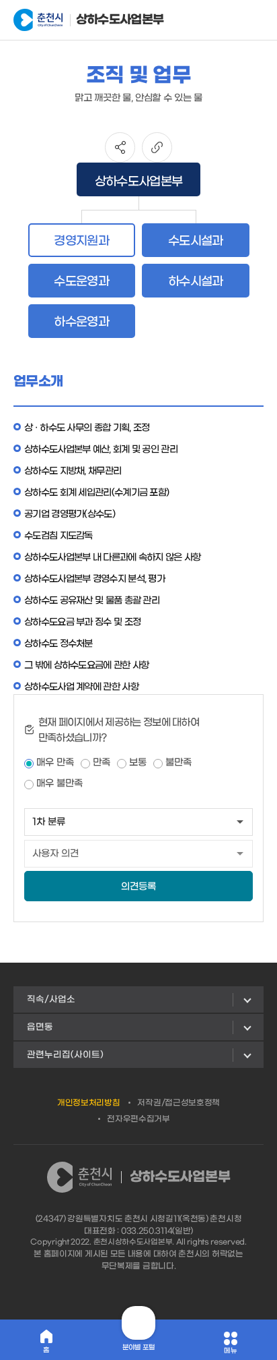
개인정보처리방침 (88, 1103)
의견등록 (138, 887)
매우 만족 (55, 762)
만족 (101, 762)
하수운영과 (81, 322)
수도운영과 (81, 282)
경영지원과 (81, 241)
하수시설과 (195, 282)
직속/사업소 (51, 999)
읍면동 (40, 1027)
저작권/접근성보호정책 (178, 1103)
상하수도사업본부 (111, 20)
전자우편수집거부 (138, 1119)
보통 (138, 762)
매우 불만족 (59, 783)
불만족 (178, 762)
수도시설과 (195, 241)
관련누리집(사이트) (65, 1055)
